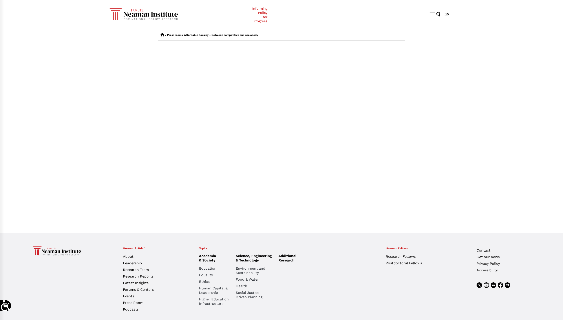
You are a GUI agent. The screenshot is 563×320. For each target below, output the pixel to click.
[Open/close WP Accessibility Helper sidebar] (5, 305)
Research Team (136, 270)
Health (241, 286)
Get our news (488, 257)
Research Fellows (401, 256)
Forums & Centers (138, 289)
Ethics (204, 282)
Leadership (132, 263)
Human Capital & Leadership (213, 290)
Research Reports (138, 276)
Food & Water (247, 279)
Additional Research (287, 258)
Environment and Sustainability (250, 270)
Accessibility (487, 270)
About (128, 256)
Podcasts (131, 309)
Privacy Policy (488, 263)
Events (128, 296)
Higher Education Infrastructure (214, 301)
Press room (174, 35)
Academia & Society (207, 258)
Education (207, 268)
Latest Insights (135, 283)
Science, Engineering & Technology (254, 258)
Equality (206, 275)
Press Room (133, 303)
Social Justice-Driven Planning (249, 295)
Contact (483, 250)
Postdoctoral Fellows (404, 263)
